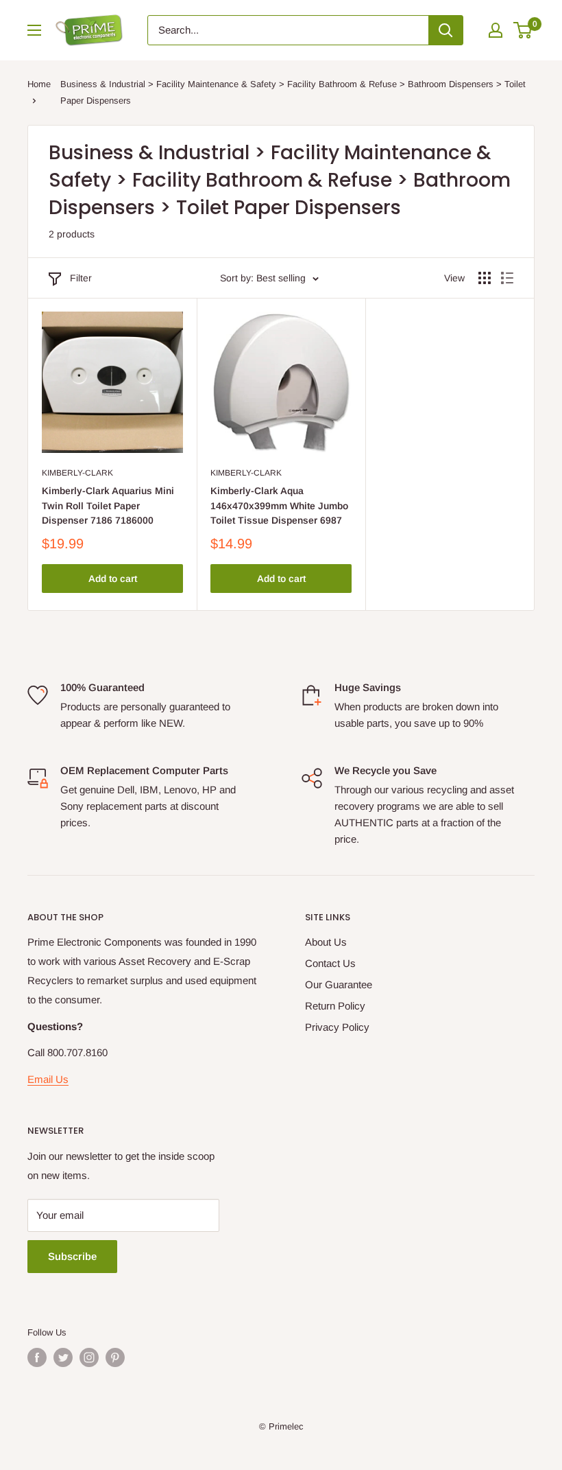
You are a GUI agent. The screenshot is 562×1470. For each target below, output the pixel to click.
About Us (326, 942)
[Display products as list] (507, 278)
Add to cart (112, 578)
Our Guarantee (338, 984)
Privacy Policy (337, 1027)
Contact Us (330, 963)
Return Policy (335, 1006)
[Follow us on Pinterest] (115, 1357)
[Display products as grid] (484, 278)
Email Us (48, 1079)
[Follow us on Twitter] (63, 1357)
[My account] (495, 30)
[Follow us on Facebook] (37, 1357)
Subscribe (72, 1256)
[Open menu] (34, 30)
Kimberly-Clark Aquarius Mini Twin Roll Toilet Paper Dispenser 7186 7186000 (108, 505)
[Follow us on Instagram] (89, 1357)
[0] (523, 30)
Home (39, 84)
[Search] (445, 30)
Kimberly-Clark (77, 473)
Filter (81, 277)
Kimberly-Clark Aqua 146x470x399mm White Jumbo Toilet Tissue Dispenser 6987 (279, 505)
